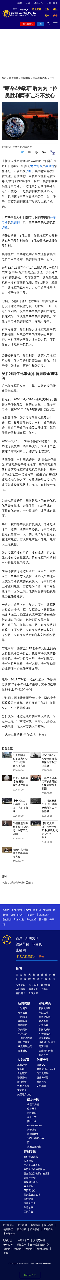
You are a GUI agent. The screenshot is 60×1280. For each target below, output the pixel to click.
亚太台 (31, 914)
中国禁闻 (22, 1016)
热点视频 (33, 985)
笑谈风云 (22, 1069)
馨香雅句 (22, 1077)
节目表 (37, 944)
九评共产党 (30, 1177)
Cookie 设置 (30, 1275)
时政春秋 (43, 1021)
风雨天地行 (30, 1190)
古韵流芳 (22, 1073)
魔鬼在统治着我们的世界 (37, 1173)
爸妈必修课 (23, 1086)
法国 (12, 914)
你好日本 (31, 1108)
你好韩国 (31, 1113)
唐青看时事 (44, 1038)
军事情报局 (44, 1033)
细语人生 (43, 1055)
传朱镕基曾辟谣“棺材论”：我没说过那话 (20, 781)
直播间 (21, 950)
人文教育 (23, 1059)
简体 (55, 3)
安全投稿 (21, 1229)
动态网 (18, 1248)
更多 (6, 1253)
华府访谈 (22, 1033)
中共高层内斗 (40, 78)
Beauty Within (34, 1125)
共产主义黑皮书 (32, 1194)
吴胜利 (49, 166)
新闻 (19, 968)
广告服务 (35, 1229)
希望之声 (21, 1244)
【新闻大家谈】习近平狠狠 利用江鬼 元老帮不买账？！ (50, 830)
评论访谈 (45, 1003)
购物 (41, 956)
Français (19, 919)
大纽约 (18, 910)
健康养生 (43, 1059)
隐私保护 (49, 1225)
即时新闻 (45, 985)
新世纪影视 (42, 1248)
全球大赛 (33, 993)
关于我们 (22, 1225)
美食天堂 (31, 1117)
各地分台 (38, 3)
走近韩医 (41, 1086)
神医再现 (41, 1081)
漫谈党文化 (30, 1203)
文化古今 (22, 1090)
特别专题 (30, 1151)
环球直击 (22, 1012)
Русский (31, 919)
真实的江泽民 (31, 1182)
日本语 (43, 919)
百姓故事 (28, 1199)
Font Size (43, 151)
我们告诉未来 (31, 1156)
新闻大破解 (44, 1029)
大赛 (28, 3)
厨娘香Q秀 (32, 1134)
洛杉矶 (37, 910)
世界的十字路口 (47, 1042)
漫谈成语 (22, 1081)
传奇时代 (28, 1161)
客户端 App (9, 1233)
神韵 (20, 3)
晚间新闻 (22, 1021)
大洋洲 (47, 910)
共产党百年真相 (32, 1165)
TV (41, 24)
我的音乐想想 (34, 1146)
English (7, 919)
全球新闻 (22, 1008)
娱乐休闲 (33, 1099)
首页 (4, 78)
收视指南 (35, 1225)
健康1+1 (41, 1064)
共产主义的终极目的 (34, 1169)
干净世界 (8, 1244)
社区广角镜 (24, 1042)
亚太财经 (22, 1050)
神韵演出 (20, 993)
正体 (49, 3)
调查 (29, 171)
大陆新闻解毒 (46, 1050)
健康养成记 (42, 1077)
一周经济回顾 (25, 1038)
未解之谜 (22, 1064)
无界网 (29, 1248)
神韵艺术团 (23, 1240)
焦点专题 (13, 78)
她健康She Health (46, 1069)
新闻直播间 (28, 24)
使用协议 (8, 1229)
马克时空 (43, 1046)
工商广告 (28, 1211)
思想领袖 (43, 1025)
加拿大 (28, 910)
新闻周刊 (22, 1029)
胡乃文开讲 (42, 1073)
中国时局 (25, 78)
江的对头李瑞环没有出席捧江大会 (20, 853)
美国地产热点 (24, 1094)
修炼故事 (28, 1207)
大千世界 (31, 1129)
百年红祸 (28, 1186)
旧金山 (20, 914)
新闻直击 (22, 1025)
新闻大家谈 (44, 1008)
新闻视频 (24, 1003)
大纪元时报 (39, 1240)
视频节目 (22, 944)
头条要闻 (20, 985)
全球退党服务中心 (39, 1244)
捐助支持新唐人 (26, 956)
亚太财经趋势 (25, 1046)
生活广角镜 (33, 1104)
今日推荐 (20, 989)
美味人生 (31, 1121)
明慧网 (7, 1248)
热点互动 (43, 1012)
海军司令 (36, 166)
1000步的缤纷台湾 (35, 1140)
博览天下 (33, 989)
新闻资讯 (31, 938)
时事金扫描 (44, 1016)
